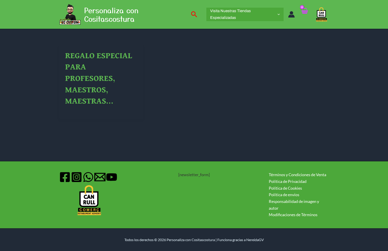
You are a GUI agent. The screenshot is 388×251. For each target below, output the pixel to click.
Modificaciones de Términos (293, 214)
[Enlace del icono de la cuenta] (291, 14)
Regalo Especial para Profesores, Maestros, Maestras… (98, 79)
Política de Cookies (285, 188)
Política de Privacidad (287, 181)
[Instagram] (76, 177)
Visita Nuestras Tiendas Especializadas (230, 14)
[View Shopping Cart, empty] (304, 14)
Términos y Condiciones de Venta (297, 174)
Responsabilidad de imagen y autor (294, 205)
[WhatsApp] (88, 177)
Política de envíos (284, 194)
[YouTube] (111, 177)
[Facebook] (65, 177)
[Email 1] (100, 177)
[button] (194, 14)
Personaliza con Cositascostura (111, 14)
